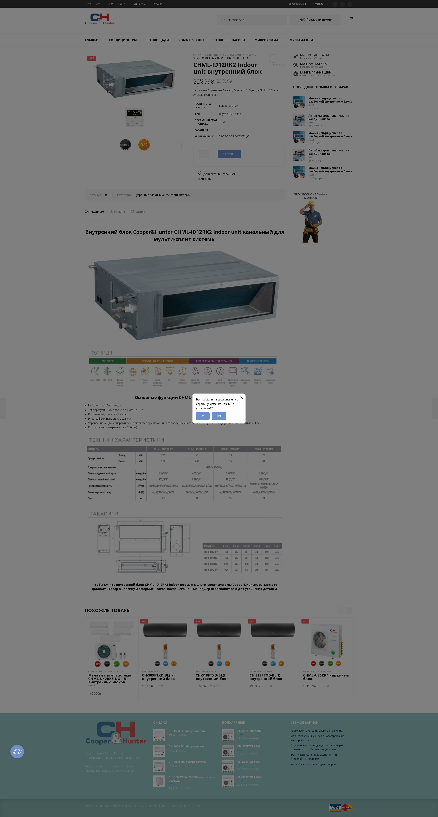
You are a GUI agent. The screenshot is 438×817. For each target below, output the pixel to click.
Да (202, 416)
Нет (219, 416)
